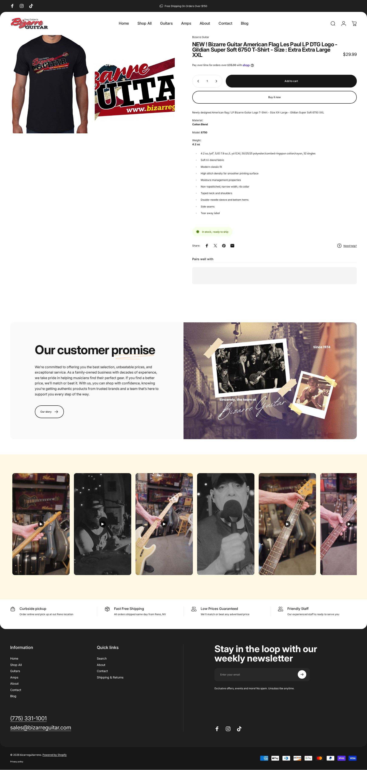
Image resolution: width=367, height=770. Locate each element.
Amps (14, 677)
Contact (15, 689)
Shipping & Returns (110, 677)
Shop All (16, 664)
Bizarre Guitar (200, 37)
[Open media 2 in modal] (135, 84)
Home (14, 658)
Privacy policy (16, 762)
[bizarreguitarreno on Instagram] (22, 6)
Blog (13, 696)
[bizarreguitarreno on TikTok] (31, 6)
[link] (49, 411)
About (14, 683)
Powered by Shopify (54, 755)
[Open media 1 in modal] (50, 84)
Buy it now (274, 97)
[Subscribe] (302, 674)
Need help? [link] (350, 245)
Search (102, 658)
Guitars (15, 671)
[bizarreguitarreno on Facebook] (12, 6)
